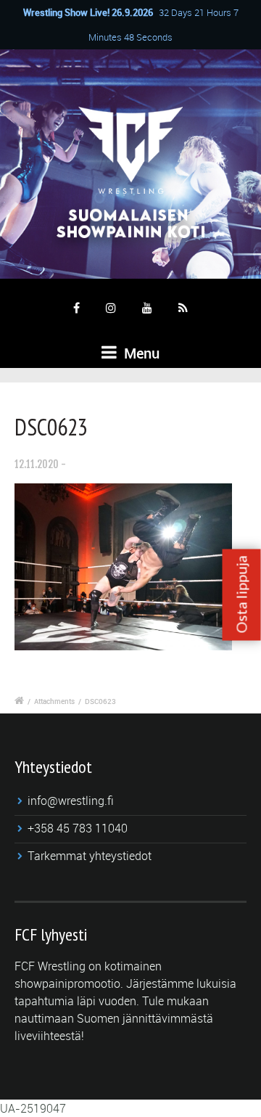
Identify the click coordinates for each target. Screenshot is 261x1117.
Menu (140, 353)
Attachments (54, 701)
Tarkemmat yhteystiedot (90, 856)
